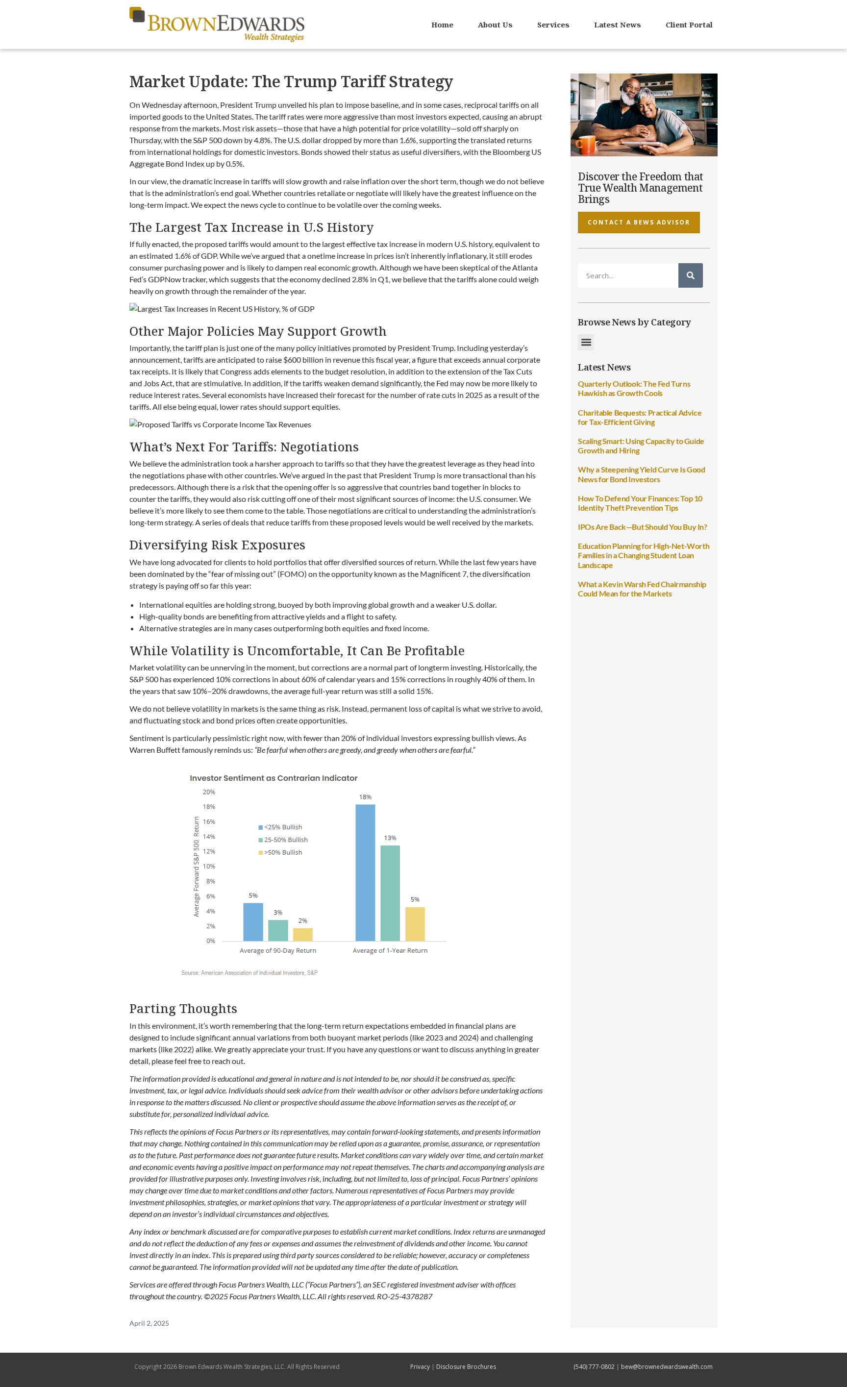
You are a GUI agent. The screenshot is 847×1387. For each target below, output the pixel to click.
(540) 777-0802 (594, 1366)
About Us (495, 24)
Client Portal (689, 24)
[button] (586, 342)
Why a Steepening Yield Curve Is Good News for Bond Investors (641, 474)
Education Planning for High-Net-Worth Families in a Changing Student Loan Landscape (643, 555)
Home (442, 24)
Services (553, 24)
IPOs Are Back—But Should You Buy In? (642, 526)
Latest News (617, 24)
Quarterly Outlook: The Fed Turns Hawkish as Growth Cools (634, 388)
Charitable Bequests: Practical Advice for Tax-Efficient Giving (639, 417)
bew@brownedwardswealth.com (667, 1366)
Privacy (420, 1366)
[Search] (690, 275)
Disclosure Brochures (466, 1366)
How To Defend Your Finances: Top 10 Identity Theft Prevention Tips (640, 503)
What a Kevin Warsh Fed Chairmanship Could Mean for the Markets (642, 588)
